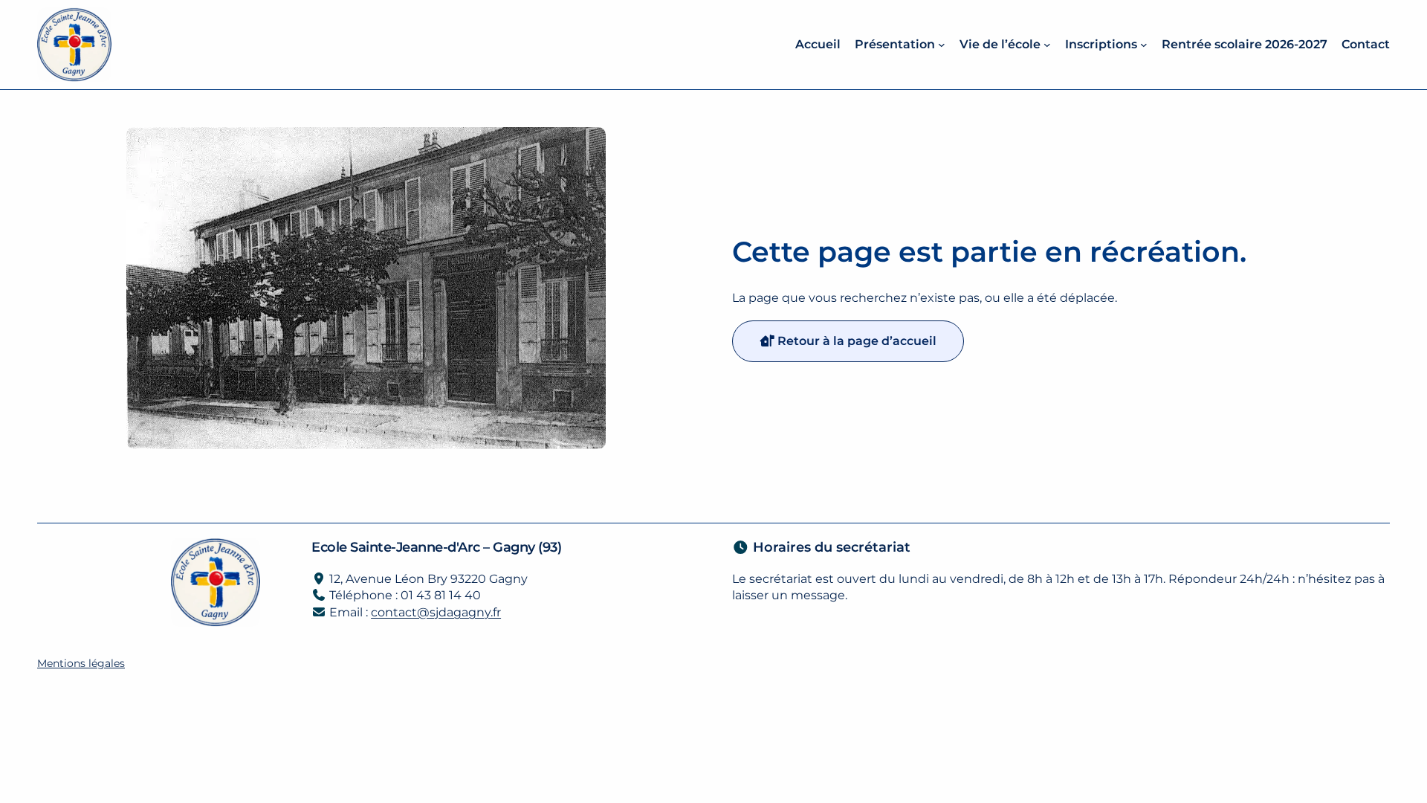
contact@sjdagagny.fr (436, 612)
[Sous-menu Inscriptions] (1144, 44)
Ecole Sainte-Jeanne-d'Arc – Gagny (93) (436, 546)
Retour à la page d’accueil (855, 341)
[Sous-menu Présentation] (941, 44)
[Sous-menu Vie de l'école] (1047, 44)
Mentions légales (81, 663)
